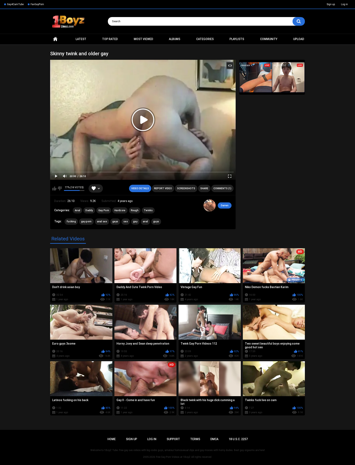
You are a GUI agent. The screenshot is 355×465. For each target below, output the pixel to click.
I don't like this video (60, 188)
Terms (195, 439)
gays (115, 221)
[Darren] (209, 205)
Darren (224, 205)
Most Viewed (143, 39)
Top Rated (110, 39)
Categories (205, 39)
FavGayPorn (37, 4)
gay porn (86, 221)
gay (135, 221)
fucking (71, 221)
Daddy (89, 210)
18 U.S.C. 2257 (238, 439)
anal (145, 221)
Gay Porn (103, 210)
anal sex (102, 221)
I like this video (54, 188)
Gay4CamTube (15, 4)
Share (204, 188)
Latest (81, 39)
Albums (174, 39)
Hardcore (119, 210)
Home (55, 39)
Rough (135, 210)
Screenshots (186, 188)
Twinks (148, 210)
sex (125, 221)
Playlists (236, 39)
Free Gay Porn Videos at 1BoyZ (173, 457)
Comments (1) (222, 188)
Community (268, 39)
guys (156, 221)
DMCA (214, 439)
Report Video (163, 188)
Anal (77, 210)
